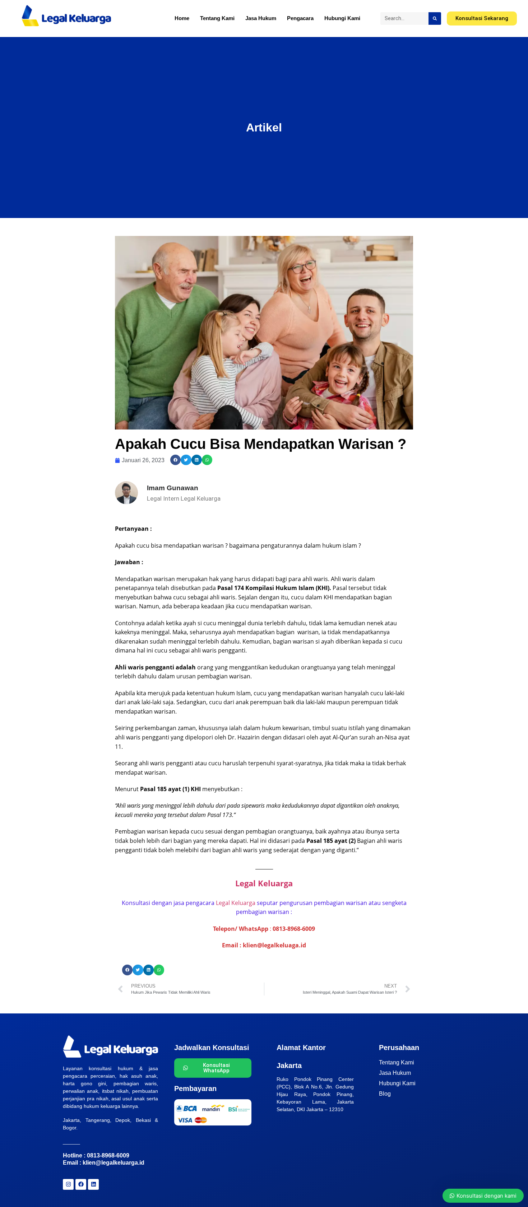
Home (182, 18)
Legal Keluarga (264, 883)
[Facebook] (80, 1184)
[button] (175, 460)
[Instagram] (68, 1184)
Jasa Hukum (260, 18)
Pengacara (300, 18)
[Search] (435, 18)
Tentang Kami (217, 18)
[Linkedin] (93, 1184)
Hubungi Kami (342, 18)
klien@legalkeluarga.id (113, 1163)
